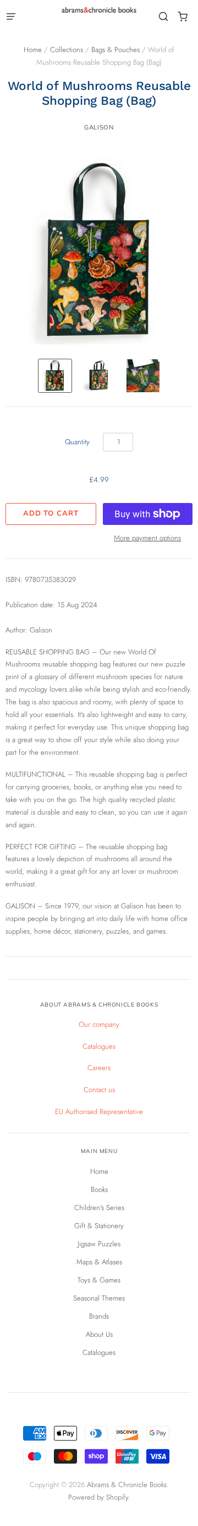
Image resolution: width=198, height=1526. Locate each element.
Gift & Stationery (99, 1225)
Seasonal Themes (99, 1298)
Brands (99, 1316)
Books (99, 1189)
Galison (99, 127)
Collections (66, 49)
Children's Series (99, 1207)
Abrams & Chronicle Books (127, 1484)
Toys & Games (99, 1280)
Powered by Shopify (98, 1497)
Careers (99, 1067)
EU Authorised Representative (99, 1111)
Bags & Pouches (115, 49)
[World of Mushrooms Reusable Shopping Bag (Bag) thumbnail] (55, 375)
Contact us (99, 1089)
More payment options (147, 538)
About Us (99, 1334)
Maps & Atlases (99, 1262)
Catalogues (99, 1046)
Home (33, 49)
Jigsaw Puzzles (99, 1244)
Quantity (77, 442)
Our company (99, 1024)
